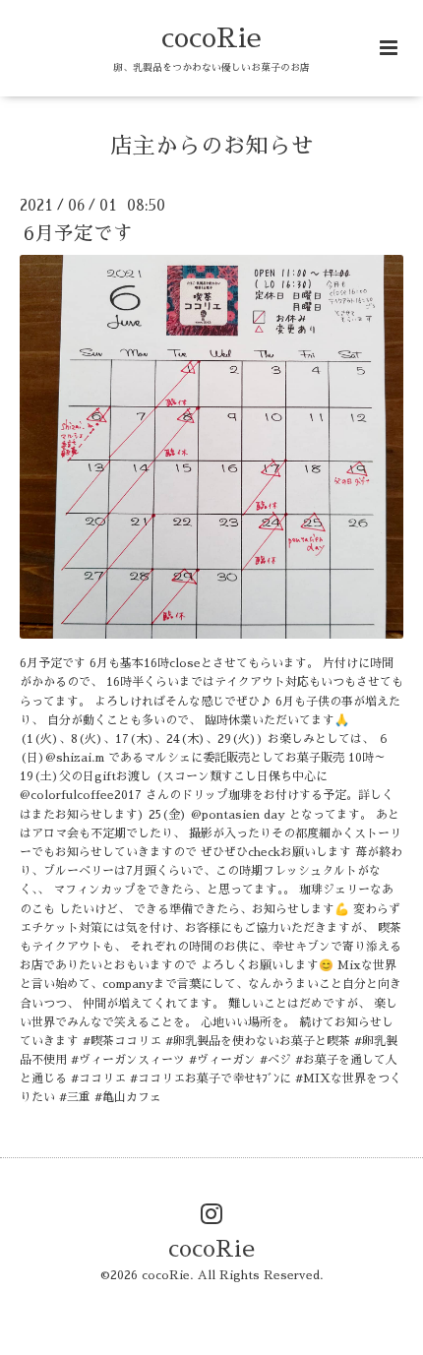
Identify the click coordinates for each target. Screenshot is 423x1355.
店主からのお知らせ (212, 146)
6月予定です (78, 233)
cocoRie (211, 38)
